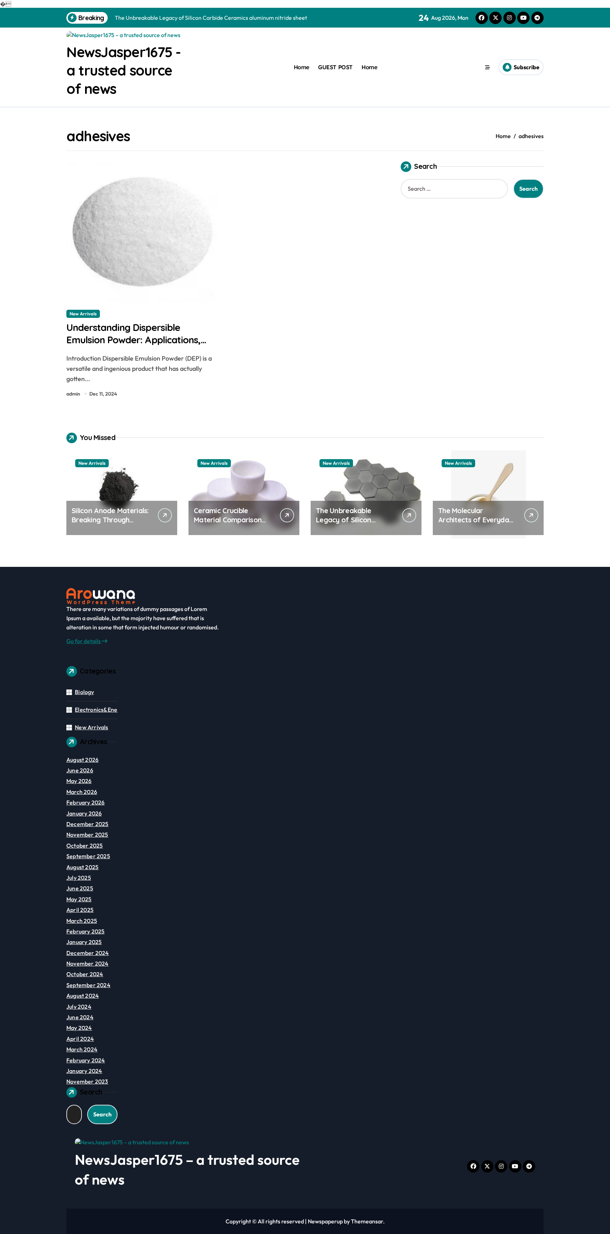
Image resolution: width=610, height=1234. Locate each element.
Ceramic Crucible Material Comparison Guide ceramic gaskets (231, 519)
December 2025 (87, 823)
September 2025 (88, 856)
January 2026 (84, 813)
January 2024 (84, 1070)
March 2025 (81, 920)
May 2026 (79, 780)
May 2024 (79, 1027)
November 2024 (87, 963)
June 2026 (79, 770)
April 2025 (80, 909)
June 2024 (80, 1017)
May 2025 (79, 899)
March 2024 (81, 1049)
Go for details (84, 641)
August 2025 (82, 867)
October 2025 (84, 845)
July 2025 (78, 877)
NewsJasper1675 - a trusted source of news (123, 70)
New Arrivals (83, 313)
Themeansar (367, 1221)
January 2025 (84, 941)
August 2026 (82, 759)
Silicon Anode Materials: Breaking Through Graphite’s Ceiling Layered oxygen (110, 524)
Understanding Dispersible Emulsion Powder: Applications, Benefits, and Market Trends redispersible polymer (133, 345)
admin (73, 394)
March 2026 (81, 791)
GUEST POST (335, 67)
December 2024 (87, 952)
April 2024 (80, 1038)
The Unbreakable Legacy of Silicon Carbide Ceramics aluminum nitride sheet (352, 524)
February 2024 (85, 1060)
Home (301, 67)
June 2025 (79, 888)
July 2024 (78, 1006)
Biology (84, 691)
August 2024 (82, 995)
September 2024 (88, 985)
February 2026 (85, 802)
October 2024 (84, 974)
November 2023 (87, 1081)
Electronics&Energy (100, 709)
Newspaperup (325, 1221)
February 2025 (85, 931)
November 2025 (87, 834)
